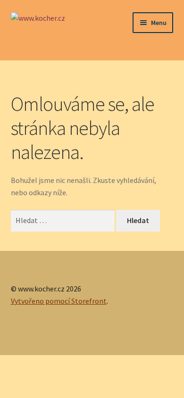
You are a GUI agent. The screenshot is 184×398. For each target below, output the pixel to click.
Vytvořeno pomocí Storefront (59, 301)
